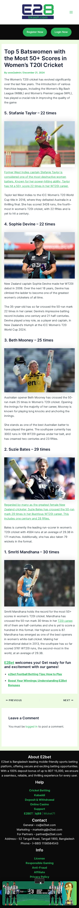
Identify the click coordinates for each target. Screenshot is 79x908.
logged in (32, 726)
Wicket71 (49, 813)
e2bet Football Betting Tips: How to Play (35, 674)
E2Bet (9, 662)
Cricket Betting (39, 790)
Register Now (35, 31)
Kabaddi (39, 795)
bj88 (38, 813)
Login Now (61, 31)
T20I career (65, 621)
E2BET (28, 813)
